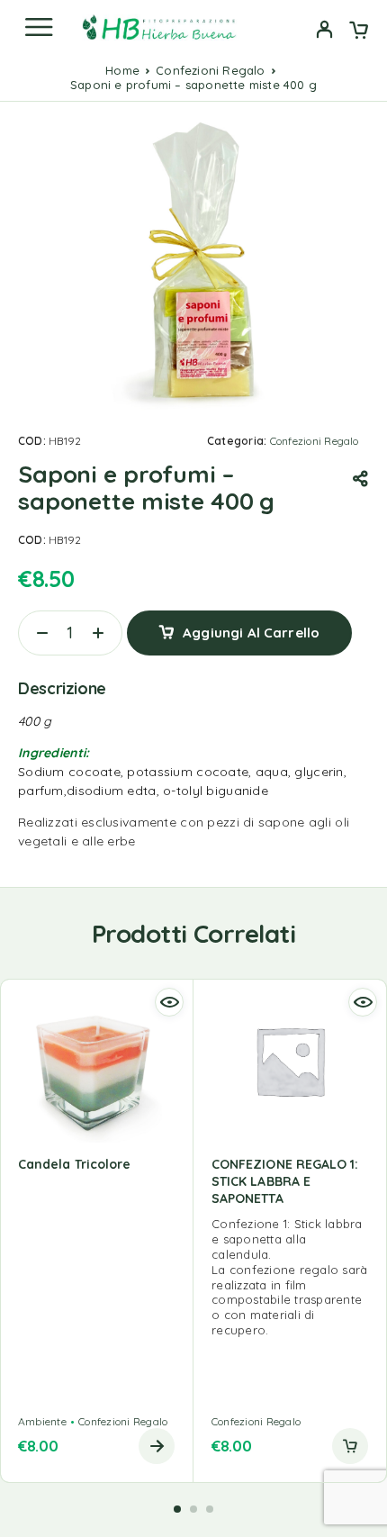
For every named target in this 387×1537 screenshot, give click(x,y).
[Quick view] (169, 1002)
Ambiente (42, 1421)
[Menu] (38, 27)
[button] (350, 1446)
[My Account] (324, 31)
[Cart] (358, 31)
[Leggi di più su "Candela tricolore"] (157, 1446)
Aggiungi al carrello (251, 632)
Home (122, 70)
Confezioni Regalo (210, 70)
